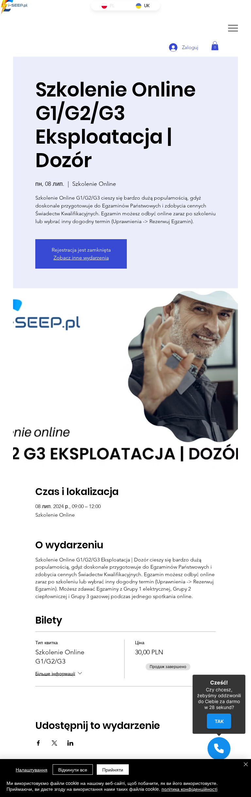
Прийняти (112, 769)
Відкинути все (72, 769)
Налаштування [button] (31, 769)
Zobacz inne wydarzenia (81, 258)
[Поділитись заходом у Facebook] (38, 743)
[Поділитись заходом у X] (54, 743)
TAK (218, 721)
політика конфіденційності (189, 789)
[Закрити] (246, 764)
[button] (215, 45)
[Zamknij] (245, 675)
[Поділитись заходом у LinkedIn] (70, 743)
